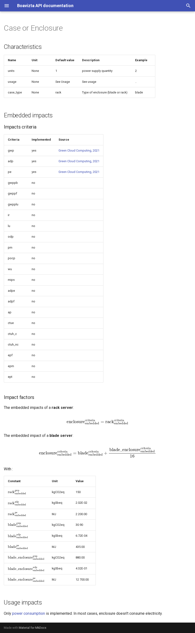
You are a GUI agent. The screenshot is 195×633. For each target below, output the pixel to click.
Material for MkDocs (32, 627)
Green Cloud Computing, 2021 (78, 150)
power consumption (28, 613)
